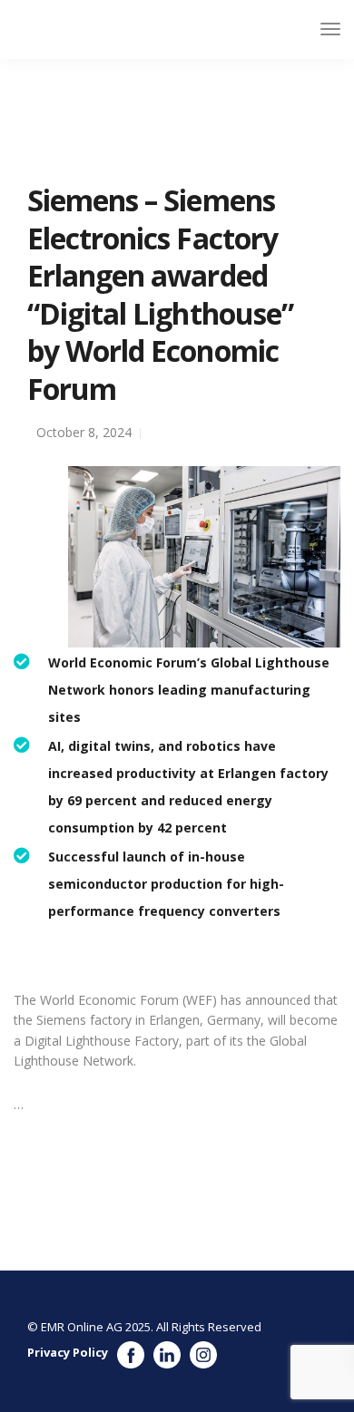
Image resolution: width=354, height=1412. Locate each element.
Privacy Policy (67, 1352)
